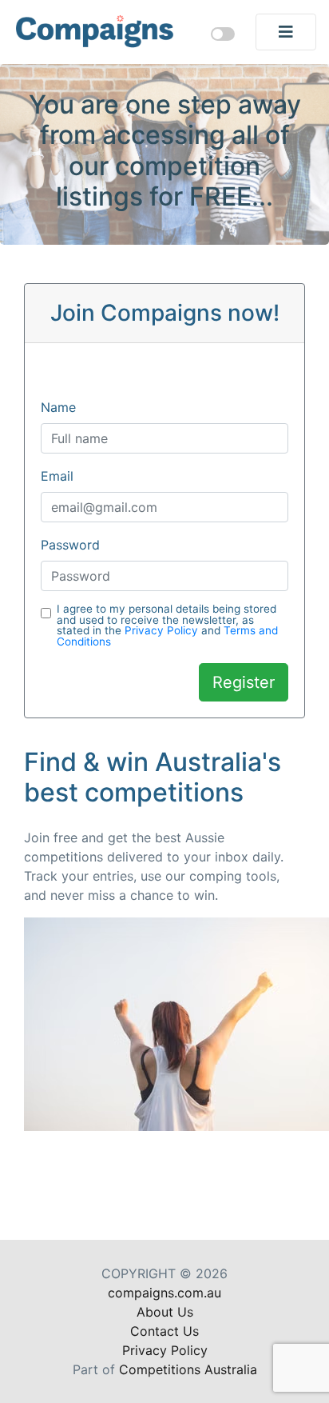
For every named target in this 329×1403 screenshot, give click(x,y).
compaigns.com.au (164, 1293)
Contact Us (164, 1331)
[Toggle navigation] (286, 32)
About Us (165, 1312)
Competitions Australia (188, 1369)
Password (70, 545)
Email (57, 476)
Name (58, 407)
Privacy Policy (161, 630)
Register (243, 682)
